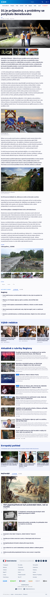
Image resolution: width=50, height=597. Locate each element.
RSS (46, 594)
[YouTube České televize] (41, 561)
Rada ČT (4, 572)
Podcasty (35, 569)
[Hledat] (42, 2)
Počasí (19, 572)
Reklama (5, 567)
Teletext (5, 569)
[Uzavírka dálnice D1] (22, 121)
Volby (17, 5)
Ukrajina (12, 5)
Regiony (30, 5)
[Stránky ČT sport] (13, 581)
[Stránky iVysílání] (22, 581)
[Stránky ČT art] (38, 581)
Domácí (21, 5)
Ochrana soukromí (18, 594)
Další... (35, 5)
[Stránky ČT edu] (45, 581)
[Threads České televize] (46, 561)
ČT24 (14, 284)
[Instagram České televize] (36, 561)
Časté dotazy (5, 577)
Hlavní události (5, 5)
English (12, 594)
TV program (5, 565)
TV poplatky (20, 567)
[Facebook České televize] (39, 561)
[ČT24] (3, 2)
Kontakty (35, 577)
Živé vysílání (35, 565)
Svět (26, 5)
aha (1, 17)
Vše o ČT (19, 577)
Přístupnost (25, 594)
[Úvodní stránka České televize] (10, 561)
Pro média (20, 565)
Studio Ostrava (21, 569)
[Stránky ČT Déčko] (30, 581)
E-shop (4, 574)
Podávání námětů (21, 574)
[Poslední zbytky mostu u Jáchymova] (22, 179)
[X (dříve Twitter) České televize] (44, 561)
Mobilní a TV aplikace (37, 574)
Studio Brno (35, 567)
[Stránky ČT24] (5, 581)
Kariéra (34, 572)
